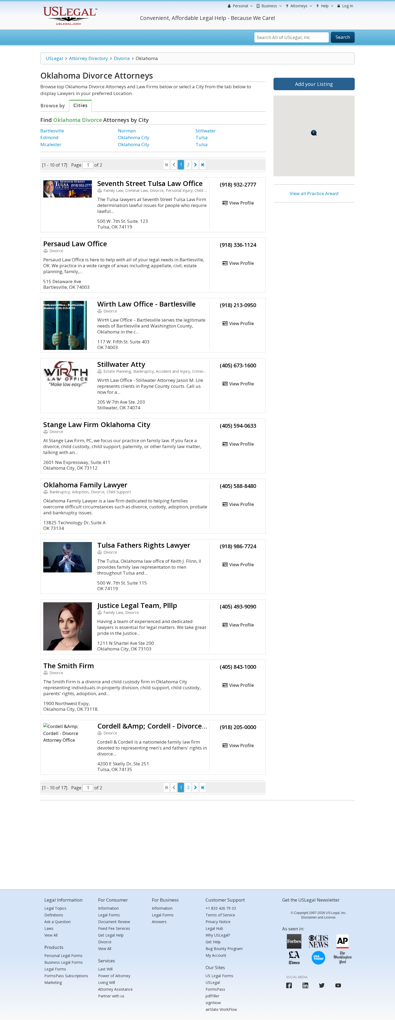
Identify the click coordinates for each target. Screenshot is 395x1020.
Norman (127, 131)
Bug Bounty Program (224, 948)
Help (324, 5)
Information (108, 908)
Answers (159, 921)
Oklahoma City (133, 137)
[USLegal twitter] (322, 985)
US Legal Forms (219, 975)
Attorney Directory (88, 58)
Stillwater (206, 131)
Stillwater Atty (121, 364)
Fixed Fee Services (114, 928)
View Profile (241, 203)
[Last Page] (202, 165)
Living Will (106, 982)
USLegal (54, 58)
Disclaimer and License (318, 917)
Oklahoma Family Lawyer (85, 485)
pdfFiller (212, 995)
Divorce (122, 58)
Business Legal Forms (63, 962)
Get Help (213, 941)
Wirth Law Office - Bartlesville (146, 304)
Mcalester (50, 144)
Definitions (53, 914)
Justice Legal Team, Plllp (137, 605)
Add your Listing (314, 84)
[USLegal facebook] (289, 985)
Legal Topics (55, 908)
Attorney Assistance (115, 989)
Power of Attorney (114, 975)
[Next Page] (195, 165)
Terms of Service (220, 914)
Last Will (105, 969)
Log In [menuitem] (347, 5)
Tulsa (202, 137)
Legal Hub (214, 928)
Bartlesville (52, 131)
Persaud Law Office (75, 243)
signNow (213, 1002)
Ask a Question (57, 921)
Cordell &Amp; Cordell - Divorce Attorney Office (176, 726)
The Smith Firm (68, 665)
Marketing (53, 982)
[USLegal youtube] (338, 985)
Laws (48, 928)
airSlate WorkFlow (221, 1009)
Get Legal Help (111, 935)
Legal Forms (55, 969)
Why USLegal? (218, 935)
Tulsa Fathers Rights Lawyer (143, 545)
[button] (314, 133)
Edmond (49, 137)
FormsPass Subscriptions (66, 975)
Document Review (114, 921)
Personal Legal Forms (63, 955)
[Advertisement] (314, 241)
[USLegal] (69, 7)
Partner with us (111, 995)
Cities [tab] (80, 105)
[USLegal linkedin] (305, 985)
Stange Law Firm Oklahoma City (96, 424)
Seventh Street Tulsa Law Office (150, 183)
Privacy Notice (218, 921)
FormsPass (215, 989)
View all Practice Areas (313, 193)
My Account (216, 955)
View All (51, 935)
